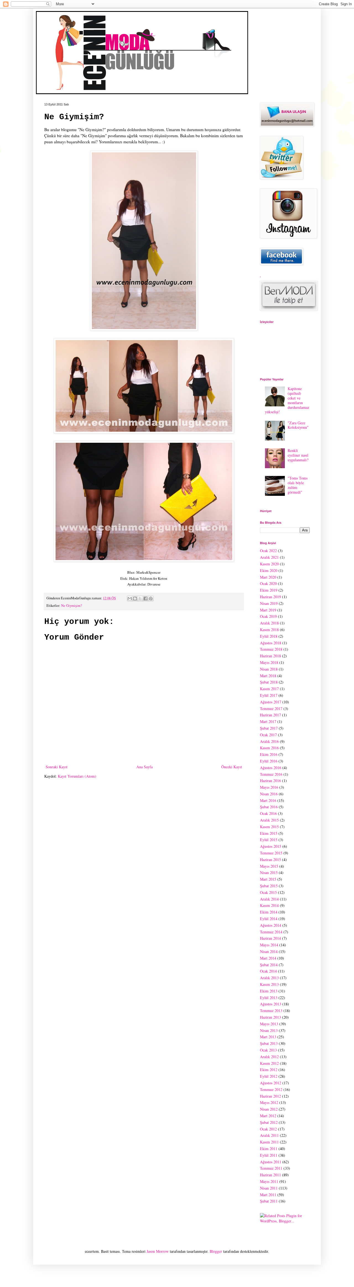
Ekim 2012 (268, 1069)
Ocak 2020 (268, 583)
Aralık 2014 (269, 899)
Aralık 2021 (269, 557)
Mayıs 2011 (269, 1181)
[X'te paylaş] (140, 598)
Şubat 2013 (269, 1043)
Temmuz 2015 (271, 853)
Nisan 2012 (269, 1109)
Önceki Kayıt (231, 766)
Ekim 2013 (268, 991)
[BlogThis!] (135, 598)
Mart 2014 (268, 958)
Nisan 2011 (269, 1188)
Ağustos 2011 (270, 1161)
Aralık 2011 (269, 1135)
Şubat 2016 (269, 806)
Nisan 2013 (269, 1030)
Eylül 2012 (268, 1076)
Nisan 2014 (269, 951)
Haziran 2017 (270, 714)
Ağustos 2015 (270, 846)
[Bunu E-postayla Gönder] (129, 598)
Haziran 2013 (270, 1017)
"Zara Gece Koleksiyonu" (298, 425)
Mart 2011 (268, 1194)
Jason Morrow (158, 1251)
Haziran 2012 (270, 1096)
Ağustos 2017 (270, 702)
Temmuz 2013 (271, 1010)
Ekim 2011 (268, 1148)
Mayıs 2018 (269, 662)
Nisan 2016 (269, 793)
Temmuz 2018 (271, 649)
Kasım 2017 (269, 688)
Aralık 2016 (269, 741)
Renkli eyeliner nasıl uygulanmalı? (298, 455)
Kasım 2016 (269, 747)
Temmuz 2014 (271, 931)
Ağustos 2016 (270, 767)
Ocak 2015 (268, 892)
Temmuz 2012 (271, 1089)
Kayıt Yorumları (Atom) (77, 776)
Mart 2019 (268, 610)
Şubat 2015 (269, 885)
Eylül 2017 (268, 695)
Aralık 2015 (269, 820)
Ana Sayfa (144, 766)
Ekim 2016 (268, 754)
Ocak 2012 (268, 1129)
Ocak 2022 (268, 550)
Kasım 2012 (269, 1063)
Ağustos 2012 (270, 1082)
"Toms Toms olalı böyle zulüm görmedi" (298, 484)
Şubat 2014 (269, 964)
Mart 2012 (268, 1115)
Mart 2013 (268, 1036)
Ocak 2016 (268, 813)
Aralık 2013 (269, 977)
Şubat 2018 (269, 682)
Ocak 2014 (268, 971)
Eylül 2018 (268, 636)
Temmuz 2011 (271, 1168)
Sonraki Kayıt (56, 766)
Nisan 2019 (269, 603)
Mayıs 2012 (269, 1102)
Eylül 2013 (268, 997)
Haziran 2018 (270, 655)
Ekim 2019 (268, 590)
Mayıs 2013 (269, 1023)
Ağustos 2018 (270, 642)
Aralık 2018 (269, 623)
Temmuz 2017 (271, 708)
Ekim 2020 (268, 570)
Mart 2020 (268, 577)
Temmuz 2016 (271, 774)
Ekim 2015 (268, 833)
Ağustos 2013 (270, 1004)
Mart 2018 (268, 675)
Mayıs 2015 (269, 866)
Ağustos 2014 (270, 925)
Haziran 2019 (270, 596)
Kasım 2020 (269, 563)
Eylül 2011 (268, 1155)
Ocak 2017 (268, 734)
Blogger (216, 1251)
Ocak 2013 (268, 1050)
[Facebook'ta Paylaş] (145, 598)
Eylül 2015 (268, 839)
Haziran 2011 (270, 1174)
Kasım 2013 (269, 984)
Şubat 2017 (269, 728)
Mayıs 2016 (269, 787)
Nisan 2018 (269, 669)
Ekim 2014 (268, 912)
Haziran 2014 (270, 938)
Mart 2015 (268, 879)
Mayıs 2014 (269, 944)
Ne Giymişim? (71, 605)
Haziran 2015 (270, 859)
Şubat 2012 (269, 1122)
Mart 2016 (268, 800)
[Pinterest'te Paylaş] (150, 598)
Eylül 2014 (268, 918)
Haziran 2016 (270, 780)
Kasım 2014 (269, 905)
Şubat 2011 (269, 1201)
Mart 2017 (268, 721)
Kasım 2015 (269, 826)
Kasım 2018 (269, 629)
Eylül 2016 (268, 761)
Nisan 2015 (269, 872)
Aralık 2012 (269, 1056)
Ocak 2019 (268, 616)
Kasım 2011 (269, 1142)
